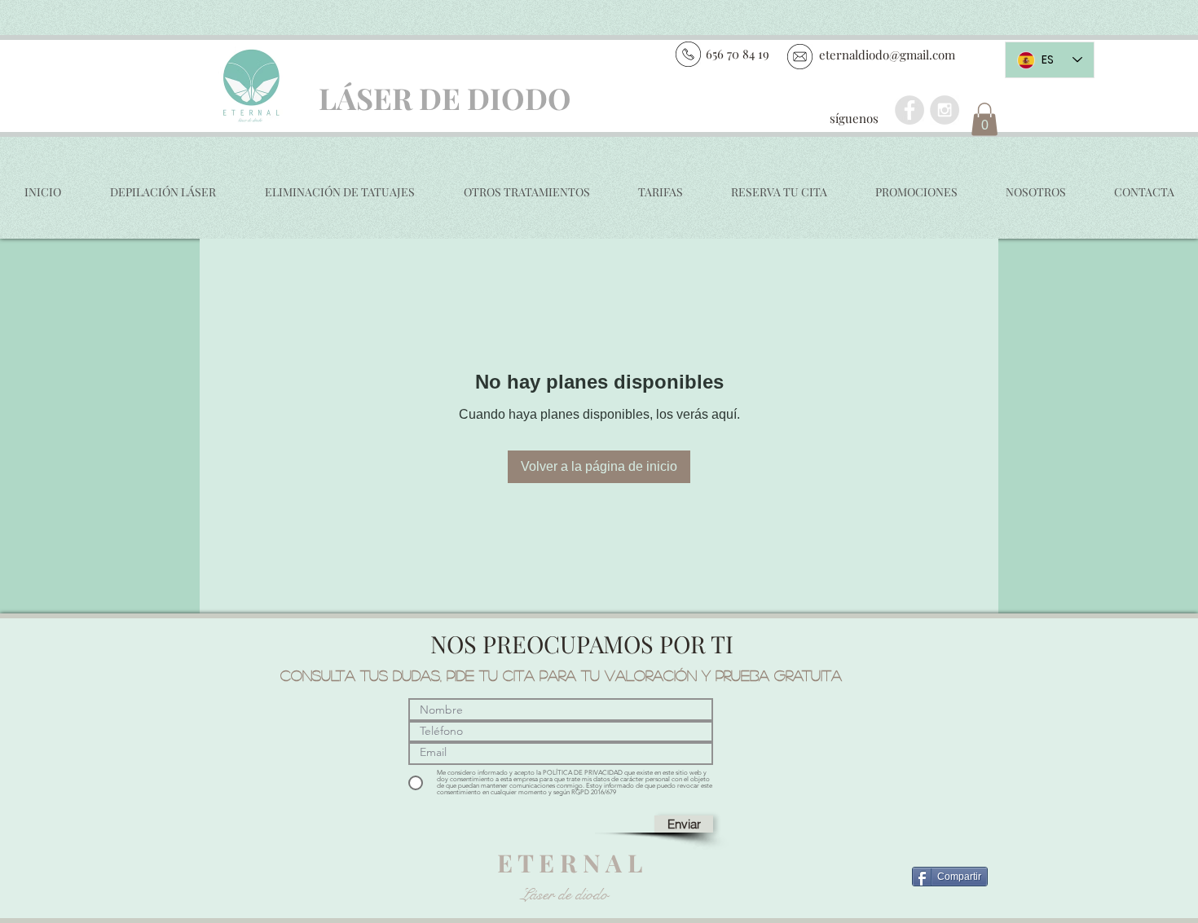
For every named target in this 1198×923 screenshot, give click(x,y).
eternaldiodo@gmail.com (887, 54)
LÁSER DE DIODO (445, 97)
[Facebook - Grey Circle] (909, 110)
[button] (984, 119)
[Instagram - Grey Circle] (944, 110)
